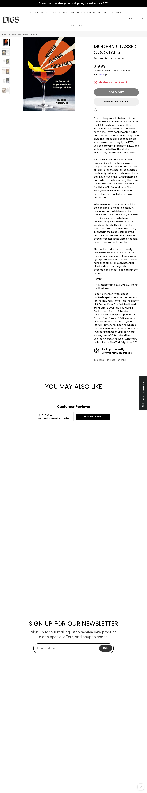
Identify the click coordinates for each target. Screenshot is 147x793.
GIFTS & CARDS (115, 13)
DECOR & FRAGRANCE (51, 13)
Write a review (92, 416)
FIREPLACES (101, 13)
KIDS (72, 25)
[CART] (142, 19)
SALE (80, 25)
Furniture (33, 13)
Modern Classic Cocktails (24, 34)
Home (4, 34)
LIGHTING (88, 13)
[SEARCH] (130, 19)
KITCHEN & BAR (73, 13)
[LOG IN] (136, 19)
